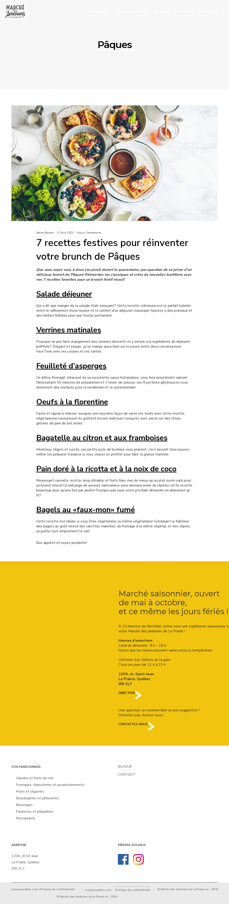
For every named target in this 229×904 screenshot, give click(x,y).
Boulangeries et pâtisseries (37, 798)
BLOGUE (125, 766)
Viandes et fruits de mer (35, 778)
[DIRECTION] (138, 699)
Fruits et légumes (30, 791)
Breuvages (24, 804)
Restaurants (25, 818)
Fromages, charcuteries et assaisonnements (50, 784)
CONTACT (127, 774)
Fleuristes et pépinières (34, 811)
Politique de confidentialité (57, 889)
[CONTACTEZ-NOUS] (151, 730)
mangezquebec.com (24, 889)
